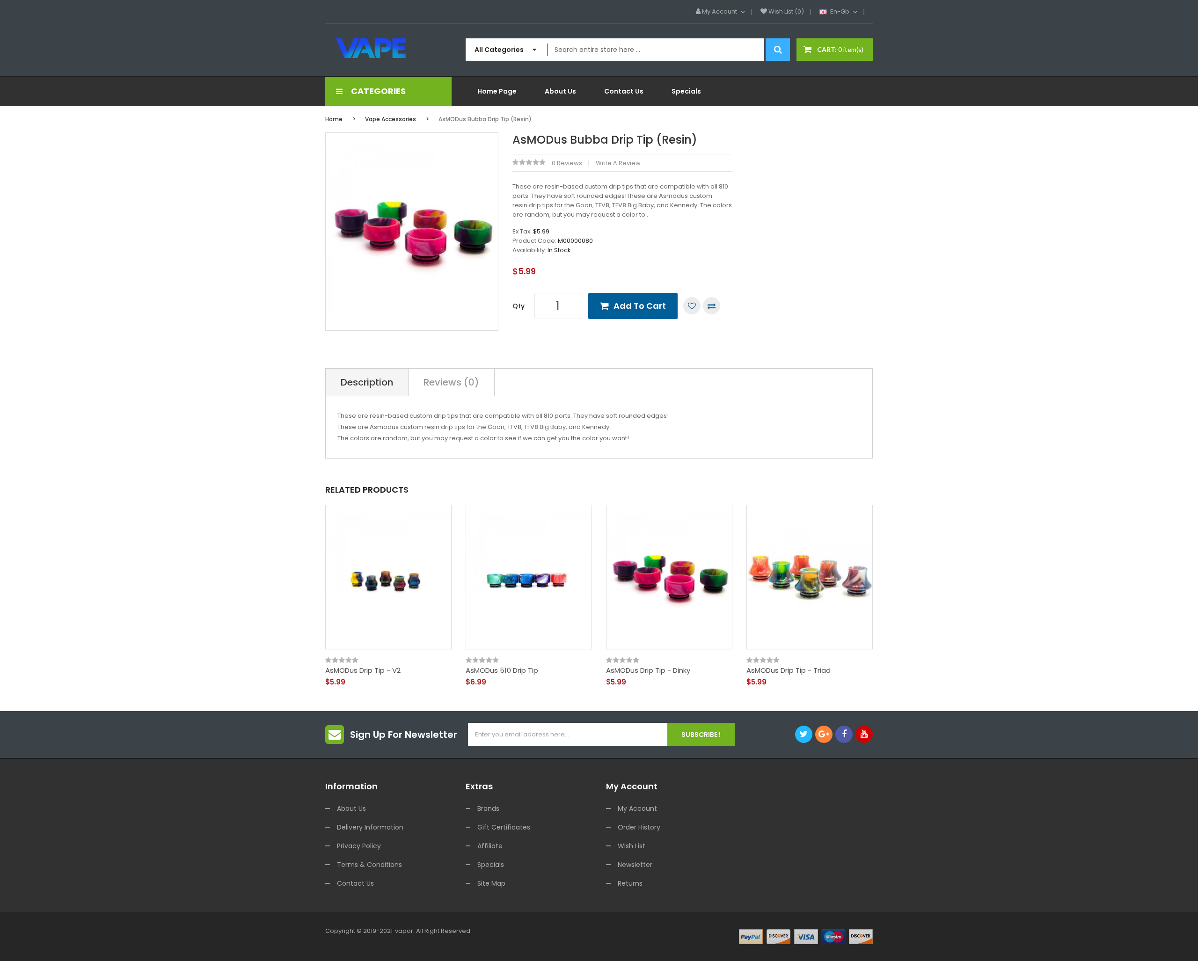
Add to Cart (640, 306)
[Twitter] (803, 734)
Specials (490, 864)
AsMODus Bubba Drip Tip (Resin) (485, 119)
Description (367, 382)
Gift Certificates (503, 827)
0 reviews (567, 163)
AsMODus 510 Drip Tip (502, 670)
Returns (630, 883)
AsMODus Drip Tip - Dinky (648, 670)
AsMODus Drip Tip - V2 (363, 670)
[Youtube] (864, 734)
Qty (518, 306)
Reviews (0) (451, 382)
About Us (351, 808)
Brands (488, 808)
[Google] (824, 734)
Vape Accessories (390, 119)
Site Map (491, 883)
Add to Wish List (692, 305)
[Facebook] (844, 734)
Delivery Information (370, 827)
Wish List (631, 846)
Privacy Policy (359, 846)
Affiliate (490, 846)
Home (334, 119)
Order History (639, 827)
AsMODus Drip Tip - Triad (788, 670)
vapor (404, 930)
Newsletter (635, 864)
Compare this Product (711, 305)
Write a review (618, 163)
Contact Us (355, 883)
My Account (637, 808)
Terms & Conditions (369, 864)
